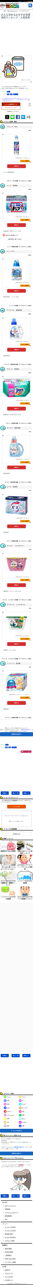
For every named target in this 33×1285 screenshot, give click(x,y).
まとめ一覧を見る (10, 1237)
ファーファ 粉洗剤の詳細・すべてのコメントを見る (18, 717)
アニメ (23, 1097)
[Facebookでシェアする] (18, 117)
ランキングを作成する (16, 1130)
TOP (5, 11)
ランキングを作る (10, 1230)
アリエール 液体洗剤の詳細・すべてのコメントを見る (17, 364)
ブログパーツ (9, 1273)
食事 (8, 1118)
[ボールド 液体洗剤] (16, 446)
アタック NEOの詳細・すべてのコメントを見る (19, 180)
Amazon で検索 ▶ (25, 161)
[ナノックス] (16, 270)
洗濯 (11, 94)
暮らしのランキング (12, 11)
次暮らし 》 (26, 793)
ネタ (8, 1122)
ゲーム (8, 1097)
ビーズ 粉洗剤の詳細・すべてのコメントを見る (19, 541)
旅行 (23, 1111)
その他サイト (9, 1280)
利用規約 (7, 1209)
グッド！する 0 (27, 751)
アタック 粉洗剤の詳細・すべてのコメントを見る (18, 423)
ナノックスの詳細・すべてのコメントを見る (20, 305)
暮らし (8, 91)
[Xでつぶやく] (7, 117)
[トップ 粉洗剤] (16, 204)
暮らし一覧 (15, 793)
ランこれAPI (9, 1276)
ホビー (8, 1107)
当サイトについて (10, 1205)
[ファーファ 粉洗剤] (16, 682)
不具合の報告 (9, 1252)
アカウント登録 (9, 1240)
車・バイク (25, 1107)
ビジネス (24, 1122)
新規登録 (21, 1165)
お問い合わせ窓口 (10, 1258)
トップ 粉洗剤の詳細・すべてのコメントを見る (19, 246)
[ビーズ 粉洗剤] (16, 505)
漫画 (8, 1100)
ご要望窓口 (8, 1255)
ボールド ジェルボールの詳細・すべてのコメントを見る (17, 599)
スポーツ (9, 1111)
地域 (23, 1125)
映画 (8, 1104)
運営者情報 (8, 1216)
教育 (8, 1125)
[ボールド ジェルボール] (16, 564)
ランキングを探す (10, 1227)
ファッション (10, 1115)
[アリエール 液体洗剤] (16, 328)
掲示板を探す (9, 1234)
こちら (28, 99)
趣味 (23, 1115)
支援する (7, 1270)
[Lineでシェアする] (12, 117)
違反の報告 (8, 1248)
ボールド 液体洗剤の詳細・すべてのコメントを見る (18, 482)
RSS (6, 1219)
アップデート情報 (10, 1262)
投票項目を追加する (16, 1153)
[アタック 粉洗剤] (16, 387)
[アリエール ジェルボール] (16, 623)
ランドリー (16, 94)
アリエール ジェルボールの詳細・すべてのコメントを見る (16, 658)
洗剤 (8, 94)
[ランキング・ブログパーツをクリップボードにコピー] (28, 117)
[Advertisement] (16, 37)
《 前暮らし (5, 793)
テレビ (23, 1104)
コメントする (16, 806)
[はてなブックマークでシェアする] (23, 117)
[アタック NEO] (16, 145)
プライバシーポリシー (11, 1212)
